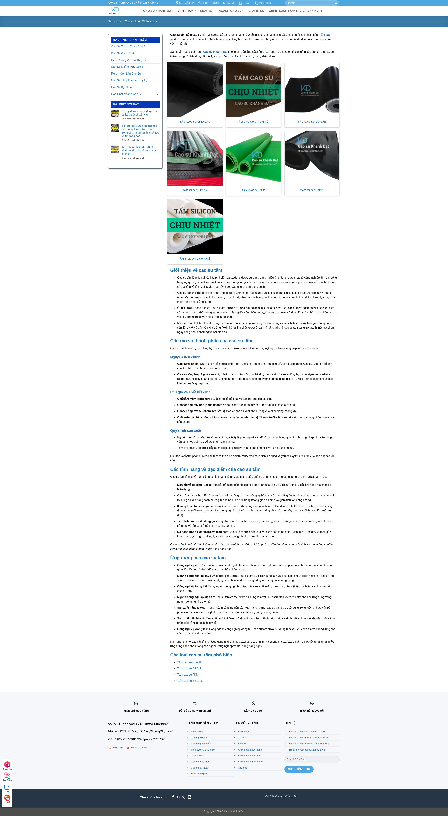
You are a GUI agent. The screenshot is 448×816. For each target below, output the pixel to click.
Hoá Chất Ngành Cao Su (126, 93)
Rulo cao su (197, 755)
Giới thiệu (243, 731)
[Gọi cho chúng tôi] (184, 797)
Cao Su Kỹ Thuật (121, 87)
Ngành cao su (230, 10)
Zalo (7, 791)
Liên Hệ (206, 10)
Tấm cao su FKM (187, 674)
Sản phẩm (185, 10)
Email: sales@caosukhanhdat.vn (307, 749)
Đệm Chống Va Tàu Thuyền (128, 60)
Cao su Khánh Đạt (215, 51)
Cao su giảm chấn (201, 743)
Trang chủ (114, 21)
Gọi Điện (7, 802)
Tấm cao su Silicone (190, 680)
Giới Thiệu (256, 10)
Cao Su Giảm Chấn (123, 53)
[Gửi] (336, 3)
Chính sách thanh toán (250, 761)
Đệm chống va (199, 773)
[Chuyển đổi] (158, 94)
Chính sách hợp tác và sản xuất (296, 10)
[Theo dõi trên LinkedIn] (189, 797)
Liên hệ (242, 743)
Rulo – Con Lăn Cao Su (126, 73)
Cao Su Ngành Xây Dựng (127, 66)
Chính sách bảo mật (249, 755)
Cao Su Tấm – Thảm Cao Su (129, 46)
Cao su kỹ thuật (199, 767)
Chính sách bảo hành (250, 749)
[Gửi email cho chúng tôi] (178, 797)
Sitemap (242, 767)
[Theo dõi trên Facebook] (173, 797)
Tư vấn (242, 737)
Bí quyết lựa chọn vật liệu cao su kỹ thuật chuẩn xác (140, 113)
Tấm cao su (197, 731)
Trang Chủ (7, 769)
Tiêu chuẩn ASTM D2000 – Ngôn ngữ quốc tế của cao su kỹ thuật (140, 150)
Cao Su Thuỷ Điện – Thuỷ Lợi (129, 80)
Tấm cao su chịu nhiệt (203, 749)
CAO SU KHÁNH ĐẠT (158, 10)
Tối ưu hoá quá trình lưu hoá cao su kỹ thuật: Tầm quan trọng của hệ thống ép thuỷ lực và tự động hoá (140, 130)
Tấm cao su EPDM (189, 668)
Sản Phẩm (7, 780)
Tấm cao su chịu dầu (190, 662)
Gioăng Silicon (199, 737)
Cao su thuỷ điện (200, 761)
